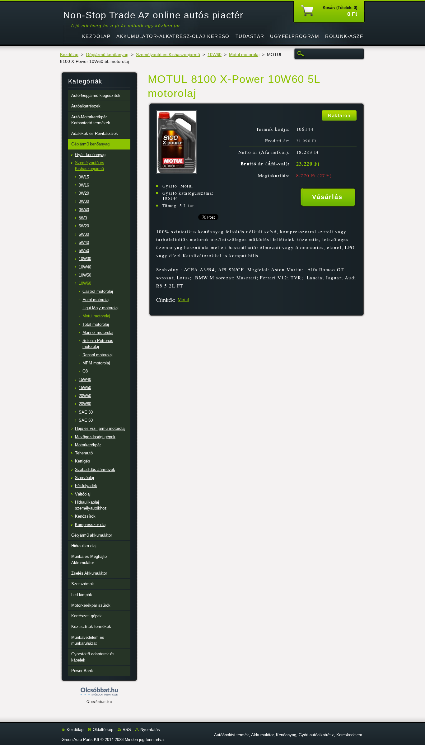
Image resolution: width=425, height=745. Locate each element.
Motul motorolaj (244, 54)
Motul (183, 299)
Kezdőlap (69, 54)
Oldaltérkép (103, 729)
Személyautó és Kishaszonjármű (168, 54)
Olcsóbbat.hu (99, 702)
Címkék (165, 299)
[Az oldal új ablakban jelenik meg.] (176, 172)
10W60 (215, 54)
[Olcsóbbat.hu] (99, 692)
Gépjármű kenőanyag (107, 54)
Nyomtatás (150, 729)
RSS (127, 729)
